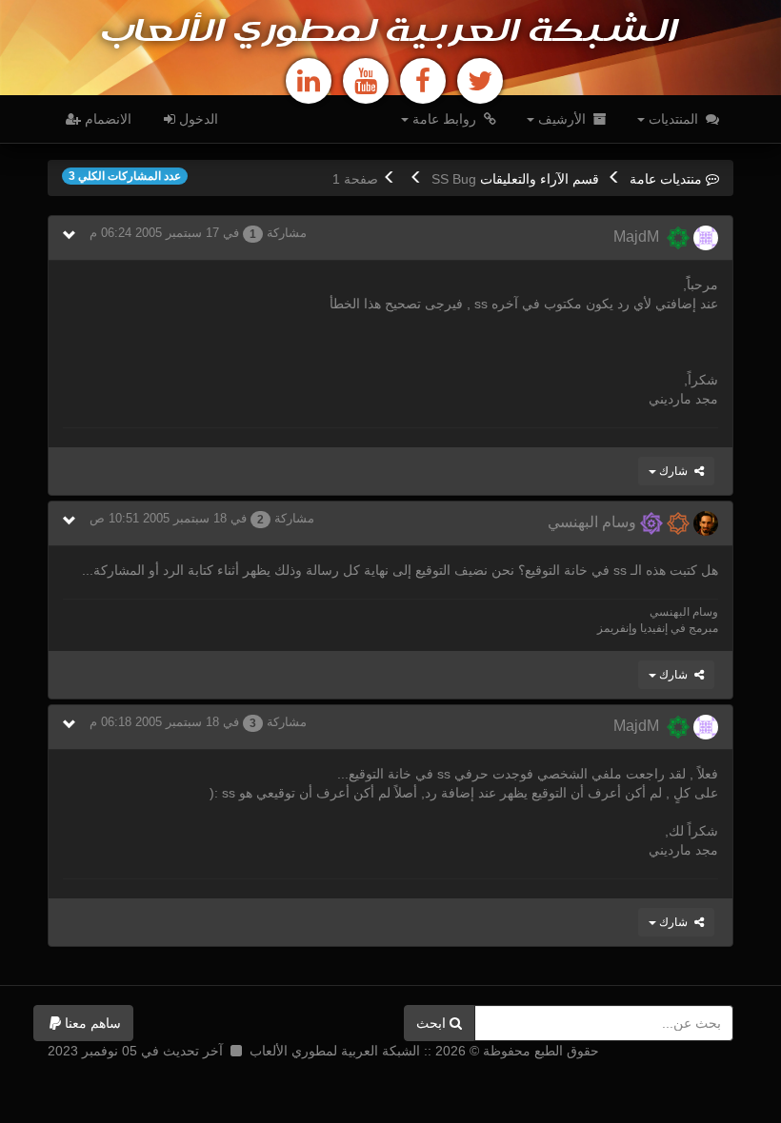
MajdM (640, 236)
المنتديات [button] (673, 119)
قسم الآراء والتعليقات (539, 179)
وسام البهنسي (594, 522)
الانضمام (106, 119)
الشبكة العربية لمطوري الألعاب (390, 32)
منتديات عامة (666, 179)
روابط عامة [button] (444, 119)
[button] (83, 1023)
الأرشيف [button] (562, 119)
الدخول (196, 119)
